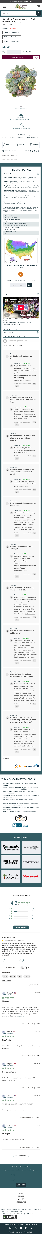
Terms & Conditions (15, 1232)
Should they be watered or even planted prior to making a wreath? (22, 438)
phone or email (11, 797)
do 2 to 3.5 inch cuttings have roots (22, 357)
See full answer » (27, 380)
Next (39, 83)
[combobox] (32, 985)
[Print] (34, 151)
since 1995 (11, 793)
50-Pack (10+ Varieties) (12, 32)
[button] (34, 384)
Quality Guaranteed (8, 811)
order (19, 976)
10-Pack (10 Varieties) (11, 41)
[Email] (32, 151)
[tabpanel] (21, 80)
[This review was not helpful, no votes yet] (38, 1024)
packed (12, 976)
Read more (20, 1016)
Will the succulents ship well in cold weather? (22, 632)
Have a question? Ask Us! (9, 159)
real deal (23, 789)
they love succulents (8, 805)
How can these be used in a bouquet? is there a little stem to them (23, 400)
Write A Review (21, 927)
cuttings (27, 976)
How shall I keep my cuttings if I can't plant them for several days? (22, 472)
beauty (5, 976)
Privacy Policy (28, 1232)
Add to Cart (17, 57)
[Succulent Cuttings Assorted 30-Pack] (21, 80)
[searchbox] (11, 967)
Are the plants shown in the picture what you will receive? (21, 675)
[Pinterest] (39, 151)
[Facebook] (30, 151)
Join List (21, 1185)
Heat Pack (25, 643)
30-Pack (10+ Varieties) (12, 37)
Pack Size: (9, 28)
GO (29, 285)
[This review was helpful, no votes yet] (34, 1024)
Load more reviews (21, 1155)
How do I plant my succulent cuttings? (21, 548)
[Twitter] (36, 151)
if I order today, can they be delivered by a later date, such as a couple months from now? (23, 720)
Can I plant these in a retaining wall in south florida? (22, 589)
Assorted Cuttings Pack (23, 525)
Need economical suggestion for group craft (23, 504)
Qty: (3, 52)
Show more (6, 981)
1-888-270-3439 (14, 1213)
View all (6, 758)
